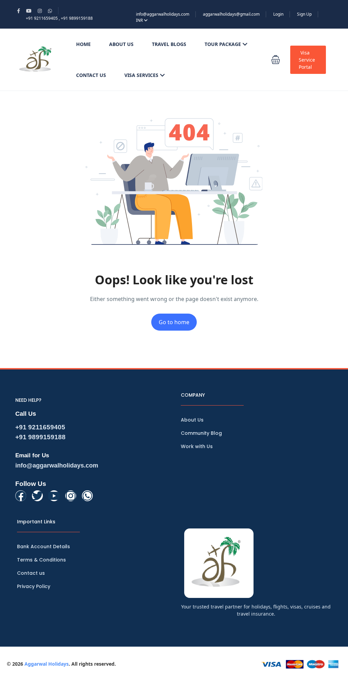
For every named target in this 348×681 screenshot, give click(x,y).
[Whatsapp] (87, 495)
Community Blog (201, 433)
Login (278, 14)
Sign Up (304, 14)
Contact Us (91, 75)
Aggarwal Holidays (46, 664)
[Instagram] (70, 495)
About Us (121, 44)
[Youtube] (54, 495)
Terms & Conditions (41, 559)
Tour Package (223, 44)
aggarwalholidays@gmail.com (231, 14)
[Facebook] (20, 495)
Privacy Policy (33, 586)
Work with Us (197, 446)
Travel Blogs (169, 44)
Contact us (31, 573)
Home (83, 44)
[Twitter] (37, 495)
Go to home (174, 322)
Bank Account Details (43, 546)
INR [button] (140, 20)
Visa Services (141, 75)
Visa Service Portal (307, 59)
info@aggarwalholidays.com (162, 14)
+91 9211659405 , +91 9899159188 (59, 18)
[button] (275, 59)
